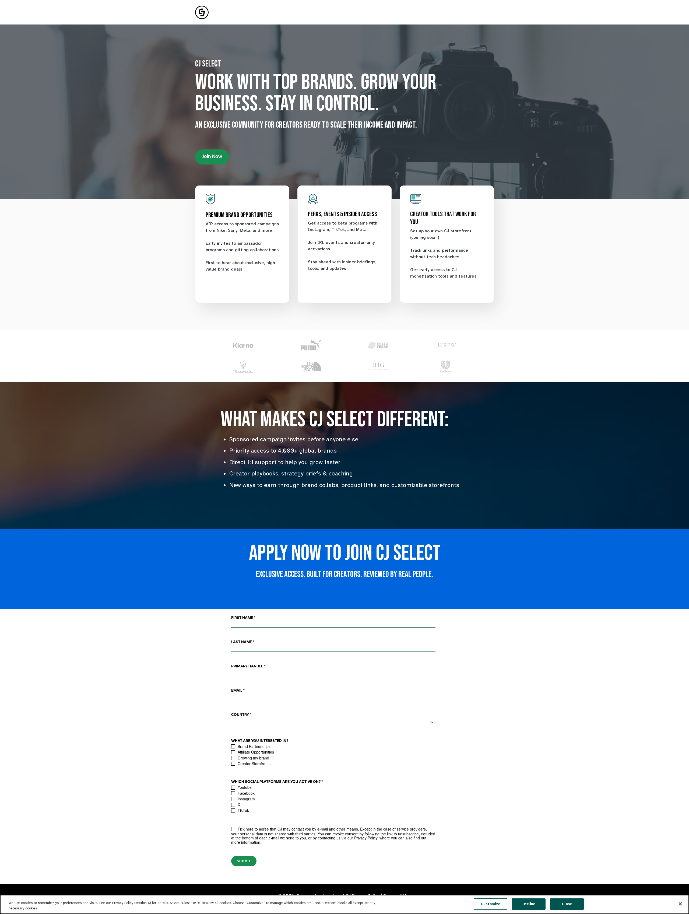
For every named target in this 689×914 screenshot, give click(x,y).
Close (567, 904)
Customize (490, 904)
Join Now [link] (212, 157)
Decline (528, 904)
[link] (202, 12)
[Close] (680, 904)
